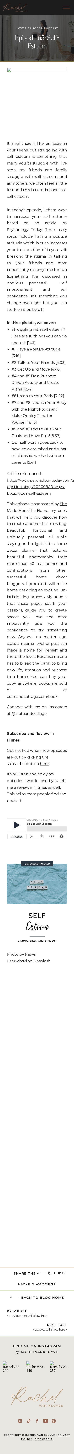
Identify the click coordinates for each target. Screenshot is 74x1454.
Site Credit (44, 1439)
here (44, 764)
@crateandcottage (29, 713)
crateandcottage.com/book (32, 696)
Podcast (51, 28)
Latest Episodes (29, 28)
